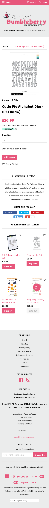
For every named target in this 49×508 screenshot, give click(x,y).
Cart (45, 2)
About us (24, 344)
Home (5, 46)
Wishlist (33, 2)
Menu (7, 2)
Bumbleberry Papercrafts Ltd (32, 467)
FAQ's (25, 363)
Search (24, 340)
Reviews (31, 176)
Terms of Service (24, 351)
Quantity (6, 135)
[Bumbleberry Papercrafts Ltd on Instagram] (28, 379)
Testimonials (24, 366)
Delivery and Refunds (24, 355)
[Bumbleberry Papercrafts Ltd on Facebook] (21, 379)
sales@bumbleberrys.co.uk (24, 437)
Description (18, 176)
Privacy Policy (24, 348)
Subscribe (40, 455)
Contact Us (24, 359)
